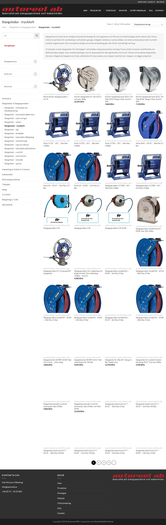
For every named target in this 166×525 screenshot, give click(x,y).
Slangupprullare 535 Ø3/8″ (116, 228)
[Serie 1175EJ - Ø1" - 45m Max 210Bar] (119, 124)
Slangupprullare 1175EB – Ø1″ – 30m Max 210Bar (118, 186)
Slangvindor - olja (11, 130)
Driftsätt (8, 74)
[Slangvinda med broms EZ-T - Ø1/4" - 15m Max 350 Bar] (150, 385)
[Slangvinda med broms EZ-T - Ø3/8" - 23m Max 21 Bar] (150, 432)
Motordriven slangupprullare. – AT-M (56, 98)
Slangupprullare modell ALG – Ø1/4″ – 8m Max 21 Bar (117, 318)
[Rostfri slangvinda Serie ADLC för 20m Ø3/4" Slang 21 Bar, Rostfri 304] (119, 78)
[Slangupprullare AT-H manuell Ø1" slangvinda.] (57, 252)
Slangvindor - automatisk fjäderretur (19, 114)
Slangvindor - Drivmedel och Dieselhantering (16, 109)
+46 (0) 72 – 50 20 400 (12, 491)
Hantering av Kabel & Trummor (16, 169)
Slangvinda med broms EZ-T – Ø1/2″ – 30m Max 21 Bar (117, 405)
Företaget (111, 10)
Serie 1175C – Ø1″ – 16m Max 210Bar (55, 144)
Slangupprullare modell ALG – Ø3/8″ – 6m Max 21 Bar (117, 272)
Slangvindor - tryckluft (14, 126)
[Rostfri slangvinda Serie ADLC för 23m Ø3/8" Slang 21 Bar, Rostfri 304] (150, 78)
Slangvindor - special (12, 163)
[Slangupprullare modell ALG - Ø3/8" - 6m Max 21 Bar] (119, 252)
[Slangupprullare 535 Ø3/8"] (119, 209)
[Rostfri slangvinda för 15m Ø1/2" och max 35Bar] (88, 78)
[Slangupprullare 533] (57, 209)
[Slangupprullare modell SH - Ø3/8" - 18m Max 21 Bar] (57, 299)
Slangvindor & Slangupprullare (22, 27)
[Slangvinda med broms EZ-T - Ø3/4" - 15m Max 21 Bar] (119, 432)
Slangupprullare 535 (82, 228)
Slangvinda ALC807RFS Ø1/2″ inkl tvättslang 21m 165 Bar (87, 361)
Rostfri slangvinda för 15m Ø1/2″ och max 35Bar (87, 98)
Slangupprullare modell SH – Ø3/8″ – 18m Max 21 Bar (57, 318)
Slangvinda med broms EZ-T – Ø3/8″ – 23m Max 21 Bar (148, 451)
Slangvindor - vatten (12, 122)
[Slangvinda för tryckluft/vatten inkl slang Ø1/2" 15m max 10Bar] (150, 341)
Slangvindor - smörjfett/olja (15, 141)
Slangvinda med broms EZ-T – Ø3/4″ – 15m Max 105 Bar (86, 451)
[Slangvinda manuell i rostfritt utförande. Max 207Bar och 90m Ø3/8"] (88, 385)
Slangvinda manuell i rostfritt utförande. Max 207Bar (55, 405)
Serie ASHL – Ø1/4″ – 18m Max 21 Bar (149, 144)
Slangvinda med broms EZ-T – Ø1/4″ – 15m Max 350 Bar (148, 405)
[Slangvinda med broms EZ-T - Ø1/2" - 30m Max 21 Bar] (119, 385)
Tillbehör (6, 184)
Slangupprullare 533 (51, 228)
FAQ (151, 10)
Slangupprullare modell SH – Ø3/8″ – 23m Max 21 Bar (88, 318)
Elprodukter (7, 204)
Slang (4, 189)
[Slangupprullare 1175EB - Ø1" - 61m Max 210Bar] (150, 167)
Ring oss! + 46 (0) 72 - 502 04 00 (151, 2)
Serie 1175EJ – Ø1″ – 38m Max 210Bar (86, 144)
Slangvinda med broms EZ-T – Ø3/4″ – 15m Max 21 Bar (117, 451)
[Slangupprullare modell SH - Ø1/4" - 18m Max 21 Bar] (150, 252)
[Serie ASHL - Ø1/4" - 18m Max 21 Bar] (150, 124)
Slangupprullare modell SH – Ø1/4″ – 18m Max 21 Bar (150, 272)
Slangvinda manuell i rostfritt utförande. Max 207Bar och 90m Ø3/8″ (87, 406)
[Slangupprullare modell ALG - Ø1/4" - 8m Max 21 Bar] (119, 299)
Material (8, 87)
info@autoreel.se (9, 487)
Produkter (95, 10)
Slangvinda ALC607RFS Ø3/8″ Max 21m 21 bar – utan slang (57, 361)
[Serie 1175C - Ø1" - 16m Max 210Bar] (57, 124)
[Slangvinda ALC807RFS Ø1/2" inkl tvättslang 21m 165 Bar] (88, 341)
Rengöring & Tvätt (10, 199)
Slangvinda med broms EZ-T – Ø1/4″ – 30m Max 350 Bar (55, 451)
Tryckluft (6, 194)
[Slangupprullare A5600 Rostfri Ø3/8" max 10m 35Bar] (150, 209)
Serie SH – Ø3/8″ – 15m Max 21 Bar (86, 186)
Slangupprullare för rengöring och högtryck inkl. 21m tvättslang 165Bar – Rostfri (88, 273)
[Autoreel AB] (32, 11)
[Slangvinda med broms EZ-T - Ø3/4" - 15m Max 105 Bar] (88, 432)
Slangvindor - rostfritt (13, 152)
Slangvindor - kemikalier (14, 133)
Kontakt (159, 10)
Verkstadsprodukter (11, 179)
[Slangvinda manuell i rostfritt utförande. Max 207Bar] (57, 385)
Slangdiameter (10, 62)
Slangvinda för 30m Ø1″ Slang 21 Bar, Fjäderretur (118, 361)
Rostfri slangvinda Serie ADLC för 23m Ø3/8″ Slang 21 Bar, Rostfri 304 (150, 99)
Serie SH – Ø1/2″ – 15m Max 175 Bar (56, 186)
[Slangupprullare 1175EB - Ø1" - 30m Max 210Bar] (119, 167)
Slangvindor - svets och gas (15, 118)
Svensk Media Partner (104, 521)
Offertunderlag (138, 10)
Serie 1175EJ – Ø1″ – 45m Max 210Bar (117, 144)
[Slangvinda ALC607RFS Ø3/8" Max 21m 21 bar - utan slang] (57, 341)
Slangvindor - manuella (13, 160)
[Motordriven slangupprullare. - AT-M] (57, 78)
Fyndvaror (6, 98)
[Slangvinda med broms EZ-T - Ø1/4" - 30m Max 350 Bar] (57, 432)
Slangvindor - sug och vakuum (16, 145)
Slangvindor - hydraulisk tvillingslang (19, 137)
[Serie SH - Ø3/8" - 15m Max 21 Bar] (88, 167)
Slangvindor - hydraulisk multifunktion (20, 148)
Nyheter (123, 10)
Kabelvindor (7, 174)
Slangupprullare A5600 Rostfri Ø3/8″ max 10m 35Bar (148, 230)
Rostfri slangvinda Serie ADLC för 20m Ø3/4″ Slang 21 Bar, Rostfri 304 (119, 99)
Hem (85, 10)
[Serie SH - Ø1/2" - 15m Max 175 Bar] (57, 167)
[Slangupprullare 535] (88, 209)
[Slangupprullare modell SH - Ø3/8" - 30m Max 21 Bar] (150, 299)
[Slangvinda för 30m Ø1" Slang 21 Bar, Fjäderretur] (119, 341)
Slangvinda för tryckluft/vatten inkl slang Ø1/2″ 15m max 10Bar (148, 361)
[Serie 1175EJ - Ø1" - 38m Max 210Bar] (88, 124)
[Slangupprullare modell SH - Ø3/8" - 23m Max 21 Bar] (88, 299)
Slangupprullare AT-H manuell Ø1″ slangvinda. (57, 272)
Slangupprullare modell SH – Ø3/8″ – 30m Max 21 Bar (150, 318)
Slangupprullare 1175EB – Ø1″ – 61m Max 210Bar (149, 186)
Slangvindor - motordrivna (15, 156)
